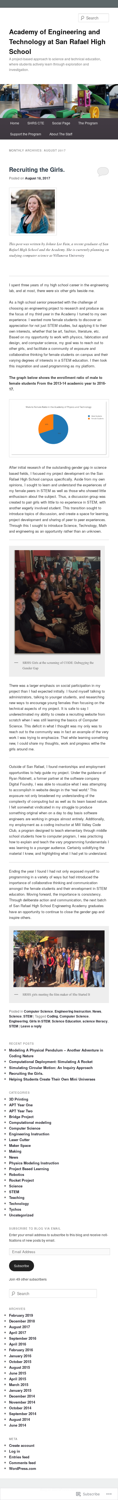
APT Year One (21, 1104)
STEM (27, 1016)
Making (15, 1151)
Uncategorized (21, 1215)
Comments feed (22, 1462)
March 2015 (18, 1384)
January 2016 (20, 1355)
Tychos (15, 1209)
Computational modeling (30, 1122)
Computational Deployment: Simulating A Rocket (50, 1061)
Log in (14, 1451)
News (96, 1011)
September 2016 (22, 1338)
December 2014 (22, 1396)
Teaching (16, 1197)
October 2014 (20, 1407)
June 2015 (17, 1373)
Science (15, 1016)
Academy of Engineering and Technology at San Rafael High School (57, 41)
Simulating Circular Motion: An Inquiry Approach (51, 1067)
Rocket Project (21, 1180)
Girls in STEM (39, 1021)
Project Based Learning (29, 1168)
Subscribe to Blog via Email (35, 1228)
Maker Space (20, 1145)
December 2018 (22, 1321)
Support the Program (25, 134)
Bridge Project (21, 1116)
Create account (21, 1445)
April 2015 (17, 1378)
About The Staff (60, 134)
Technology (19, 1203)
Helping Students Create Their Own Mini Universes (52, 1079)
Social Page (61, 123)
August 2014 (19, 1419)
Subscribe (21, 1265)
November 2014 (22, 1402)
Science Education (66, 1021)
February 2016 (21, 1349)
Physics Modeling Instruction (34, 1162)
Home (14, 123)
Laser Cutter (19, 1139)
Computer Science (38, 1011)
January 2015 (20, 1390)
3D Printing (18, 1099)
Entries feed (19, 1456)
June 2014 (17, 1425)
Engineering (18, 1021)
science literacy (95, 1021)
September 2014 (22, 1413)
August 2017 (19, 1326)
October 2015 (20, 1361)
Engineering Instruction (73, 1011)
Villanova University (68, 255)
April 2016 (17, 1344)
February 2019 (21, 1315)
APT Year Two (21, 1110)
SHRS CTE (35, 123)
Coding (52, 1016)
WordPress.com (22, 1468)
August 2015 (19, 1367)
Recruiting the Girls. (37, 169)
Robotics (16, 1174)
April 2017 (17, 1332)
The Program (88, 123)
